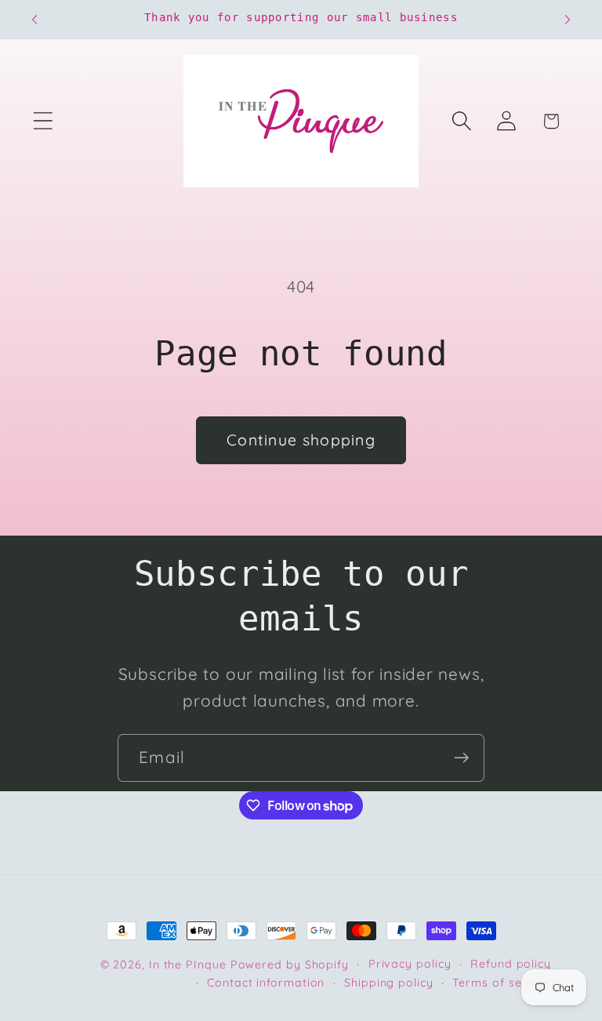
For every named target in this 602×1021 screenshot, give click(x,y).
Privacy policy (410, 964)
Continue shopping (301, 439)
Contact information (266, 983)
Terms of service (501, 983)
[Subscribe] (461, 758)
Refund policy (510, 964)
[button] (42, 121)
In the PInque (188, 964)
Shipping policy (388, 983)
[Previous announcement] (34, 19)
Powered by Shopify (289, 964)
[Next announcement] (567, 19)
